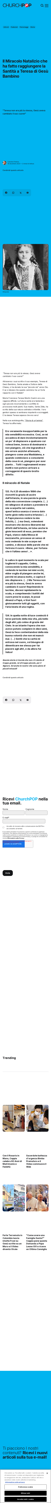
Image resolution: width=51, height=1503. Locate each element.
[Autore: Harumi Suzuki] (6, 1208)
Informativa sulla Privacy (15, 838)
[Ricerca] (42, 5)
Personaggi (24, 27)
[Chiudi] (47, 1473)
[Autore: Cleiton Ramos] (6, 1128)
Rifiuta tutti (25, 1493)
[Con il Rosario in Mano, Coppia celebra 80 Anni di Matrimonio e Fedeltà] (14, 1118)
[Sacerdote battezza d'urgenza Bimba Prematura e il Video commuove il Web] (37, 1118)
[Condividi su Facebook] (6, 192)
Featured (14, 27)
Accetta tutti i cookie (25, 1499)
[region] (25, 1486)
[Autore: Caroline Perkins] (5, 163)
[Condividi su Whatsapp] (13, 192)
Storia (32, 27)
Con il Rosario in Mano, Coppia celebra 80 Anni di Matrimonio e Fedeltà (12, 1161)
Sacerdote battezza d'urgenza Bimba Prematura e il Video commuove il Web (36, 1161)
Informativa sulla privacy (15, 1482)
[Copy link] (27, 192)
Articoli (6, 27)
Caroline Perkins (13, 162)
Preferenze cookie (25, 1487)
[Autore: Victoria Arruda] (29, 1128)
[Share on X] (20, 192)
